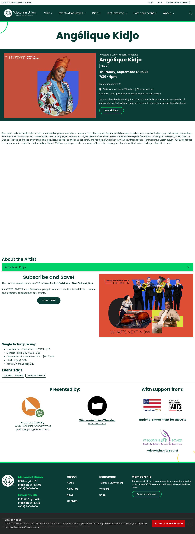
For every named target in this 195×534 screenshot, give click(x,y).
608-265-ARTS (97, 423)
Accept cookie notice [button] (168, 523)
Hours (70, 482)
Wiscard (104, 489)
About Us (72, 489)
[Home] (20, 13)
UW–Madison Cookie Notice (24, 527)
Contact (72, 501)
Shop (150, 2)
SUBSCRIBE (48, 300)
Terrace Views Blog (111, 482)
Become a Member (146, 494)
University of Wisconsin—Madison (16, 2)
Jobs (160, 2)
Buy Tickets (112, 110)
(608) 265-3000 (28, 488)
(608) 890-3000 (28, 506)
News (70, 495)
